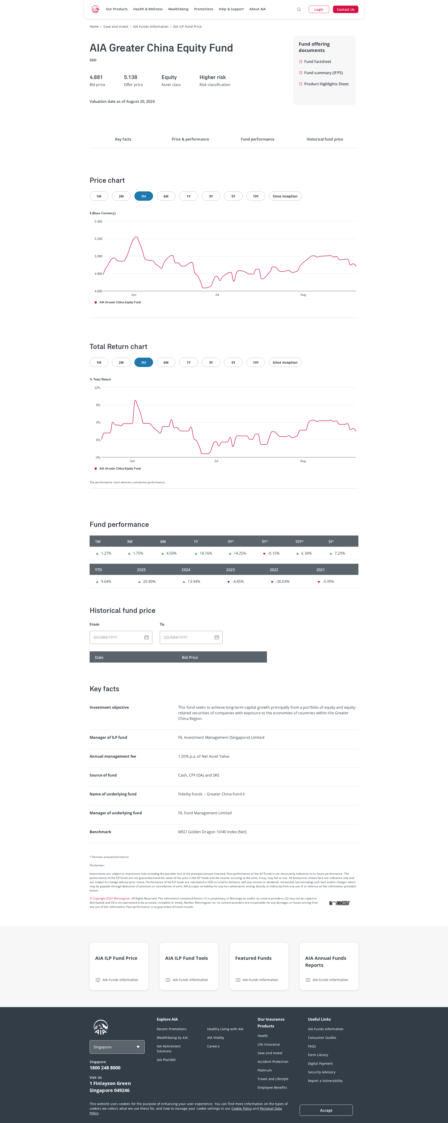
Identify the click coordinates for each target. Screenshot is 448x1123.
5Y (233, 196)
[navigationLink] (95, 9)
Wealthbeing (178, 9)
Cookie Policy (241, 1108)
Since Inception (285, 196)
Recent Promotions (172, 1029)
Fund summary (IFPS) (323, 72)
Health (263, 1035)
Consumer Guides (322, 1037)
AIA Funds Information (325, 1029)
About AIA (257, 9)
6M (166, 196)
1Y (188, 196)
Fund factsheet (317, 61)
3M (143, 196)
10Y (256, 196)
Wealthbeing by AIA (172, 1037)
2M (121, 196)
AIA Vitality (215, 1037)
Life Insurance (269, 1044)
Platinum (265, 1070)
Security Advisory (321, 1072)
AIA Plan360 (166, 1059)
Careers (213, 1046)
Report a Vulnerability (325, 1080)
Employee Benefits (272, 1087)
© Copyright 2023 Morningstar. (110, 898)
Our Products (117, 9)
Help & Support (231, 9)
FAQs (312, 1046)
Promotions (203, 9)
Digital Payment (320, 1063)
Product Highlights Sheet (326, 83)
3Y (211, 196)
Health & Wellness (148, 9)
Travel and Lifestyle (273, 1079)
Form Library (318, 1055)
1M (98, 196)
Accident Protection (273, 1061)
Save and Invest (270, 1053)
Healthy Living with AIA (225, 1029)
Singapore (103, 1047)
